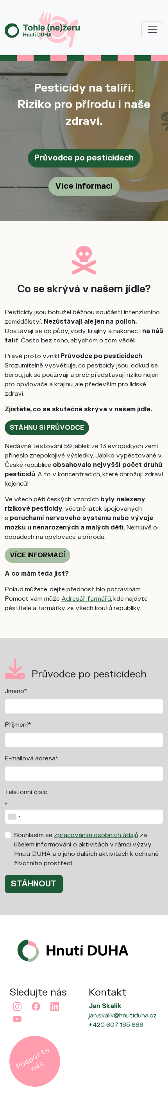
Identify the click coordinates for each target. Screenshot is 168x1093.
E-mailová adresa (30, 758)
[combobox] (14, 817)
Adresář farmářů (86, 599)
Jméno (14, 691)
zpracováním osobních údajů (96, 835)
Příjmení (16, 725)
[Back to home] (42, 29)
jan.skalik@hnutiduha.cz (123, 1015)
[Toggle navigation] (152, 29)
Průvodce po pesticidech (84, 158)
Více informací (84, 186)
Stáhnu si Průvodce (47, 428)
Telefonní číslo (26, 792)
